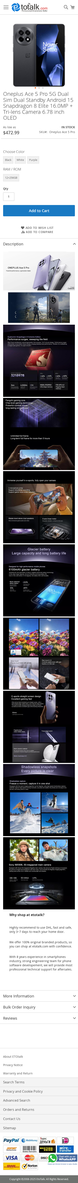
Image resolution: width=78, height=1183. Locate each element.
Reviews (10, 1018)
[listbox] (39, 160)
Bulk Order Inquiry (19, 1007)
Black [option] (8, 160)
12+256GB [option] (11, 177)
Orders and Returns (18, 1109)
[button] (35, 88)
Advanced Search (16, 1100)
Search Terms (14, 1082)
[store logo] (29, 7)
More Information (18, 995)
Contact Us (11, 1118)
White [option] (20, 160)
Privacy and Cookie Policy (23, 1091)
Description (13, 243)
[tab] (39, 243)
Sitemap (9, 1128)
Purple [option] (33, 160)
